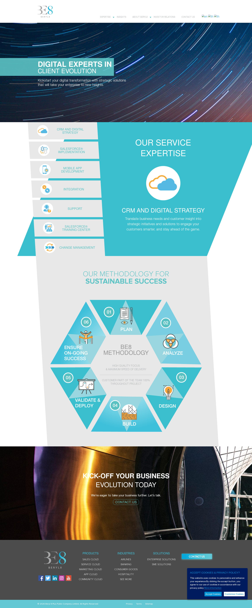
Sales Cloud (91, 559)
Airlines (126, 559)
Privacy (129, 604)
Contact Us (188, 17)
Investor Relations (164, 17)
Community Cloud (90, 579)
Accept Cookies (213, 594)
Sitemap (149, 604)
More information (212, 588)
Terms (139, 604)
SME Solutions (161, 564)
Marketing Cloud (90, 569)
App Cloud (90, 574)
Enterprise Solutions (161, 559)
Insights (121, 17)
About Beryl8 (140, 17)
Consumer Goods (126, 569)
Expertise (105, 17)
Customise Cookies (234, 594)
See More (126, 579)
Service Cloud (90, 564)
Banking (126, 564)
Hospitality (126, 574)
